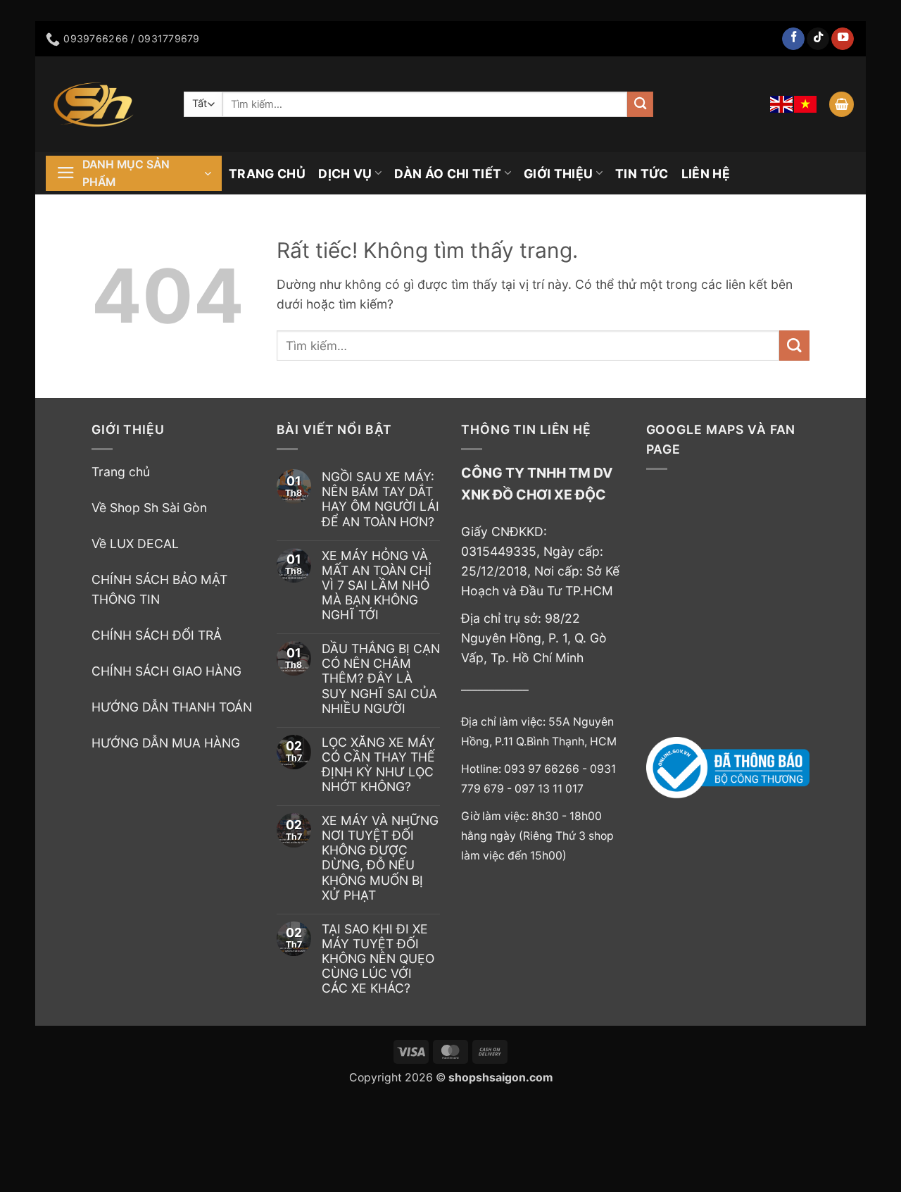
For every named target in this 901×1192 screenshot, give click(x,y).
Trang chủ (121, 471)
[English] (782, 104)
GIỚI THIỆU (558, 173)
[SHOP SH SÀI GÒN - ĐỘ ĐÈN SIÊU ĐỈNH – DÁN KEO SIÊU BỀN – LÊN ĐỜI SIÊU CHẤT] (104, 104)
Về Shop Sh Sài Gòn (149, 507)
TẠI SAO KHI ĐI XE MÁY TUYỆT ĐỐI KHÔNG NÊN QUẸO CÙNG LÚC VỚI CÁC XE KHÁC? (378, 958)
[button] (841, 104)
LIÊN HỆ (705, 173)
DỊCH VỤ (345, 173)
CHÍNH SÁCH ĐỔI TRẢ (157, 635)
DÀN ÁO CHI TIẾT (447, 173)
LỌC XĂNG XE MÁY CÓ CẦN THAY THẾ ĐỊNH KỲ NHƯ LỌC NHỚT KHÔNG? (378, 764)
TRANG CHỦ (267, 173)
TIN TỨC (641, 173)
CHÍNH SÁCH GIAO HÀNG (166, 671)
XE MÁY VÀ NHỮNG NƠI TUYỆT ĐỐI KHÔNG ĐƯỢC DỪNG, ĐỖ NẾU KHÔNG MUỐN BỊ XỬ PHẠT (380, 857)
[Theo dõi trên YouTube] (842, 39)
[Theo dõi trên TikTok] (818, 39)
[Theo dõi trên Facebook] (793, 39)
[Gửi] (640, 105)
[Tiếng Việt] (806, 104)
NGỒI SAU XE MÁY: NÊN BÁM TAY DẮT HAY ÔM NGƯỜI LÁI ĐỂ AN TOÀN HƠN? (380, 498)
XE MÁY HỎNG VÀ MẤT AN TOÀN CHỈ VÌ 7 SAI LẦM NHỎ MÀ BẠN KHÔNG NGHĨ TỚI (376, 585)
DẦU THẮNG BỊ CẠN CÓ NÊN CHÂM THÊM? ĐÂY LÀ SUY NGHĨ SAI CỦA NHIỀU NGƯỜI (381, 678)
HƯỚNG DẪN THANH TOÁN (172, 707)
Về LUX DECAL (135, 543)
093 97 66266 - (547, 769)
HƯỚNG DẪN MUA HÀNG (166, 742)
